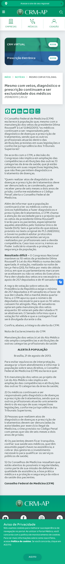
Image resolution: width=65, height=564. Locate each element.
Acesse (53, 44)
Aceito (32, 557)
